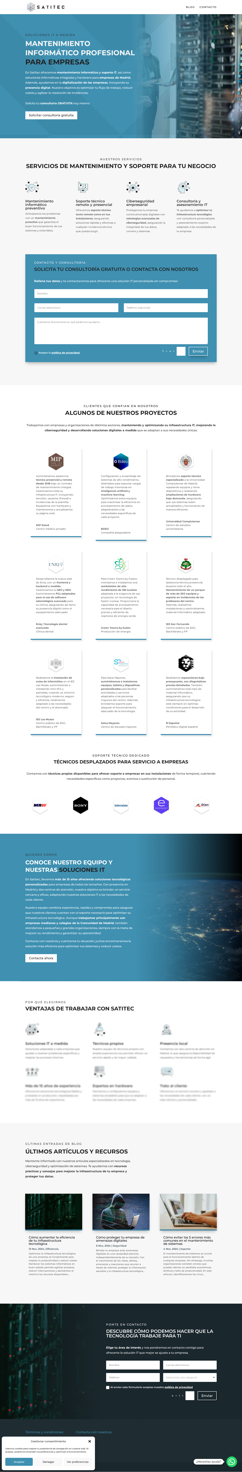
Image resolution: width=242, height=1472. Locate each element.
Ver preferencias (78, 1462)
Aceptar (19, 1462)
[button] (89, 1441)
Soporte (185, 1249)
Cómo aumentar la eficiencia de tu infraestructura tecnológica (52, 1240)
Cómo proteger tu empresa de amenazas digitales (120, 1239)
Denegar (48, 1462)
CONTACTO (208, 7)
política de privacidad (66, 352)
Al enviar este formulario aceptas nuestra (151, 1387)
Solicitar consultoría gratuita (51, 115)
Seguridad (119, 1245)
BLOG (190, 7)
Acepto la (59, 352)
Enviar (198, 351)
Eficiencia (52, 1249)
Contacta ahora (41, 958)
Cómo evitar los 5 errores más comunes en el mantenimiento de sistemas (188, 1240)
